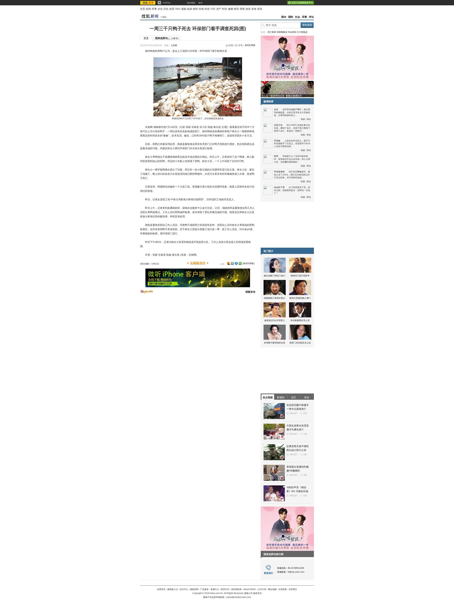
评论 (311, 17)
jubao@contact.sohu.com (238, 597)
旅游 (248, 9)
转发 (303, 119)
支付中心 (184, 589)
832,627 (294, 413)
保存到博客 (250, 45)
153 (305, 413)
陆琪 (276, 156)
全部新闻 (282, 589)
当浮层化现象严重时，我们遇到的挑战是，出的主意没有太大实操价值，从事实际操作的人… (292, 112)
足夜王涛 (278, 125)
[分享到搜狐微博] (228, 263)
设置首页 (161, 589)
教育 (236, 9)
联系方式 (225, 589)
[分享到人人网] (236, 263)
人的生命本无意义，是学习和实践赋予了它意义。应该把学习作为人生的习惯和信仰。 (292, 143)
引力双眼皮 (302, 32)
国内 (283, 17)
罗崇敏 (277, 140)
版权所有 (257, 593)
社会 (297, 17)
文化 (160, 9)
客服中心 (215, 589)
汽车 (213, 9)
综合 (164, 17)
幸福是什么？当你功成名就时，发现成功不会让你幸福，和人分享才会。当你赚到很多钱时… (292, 159)
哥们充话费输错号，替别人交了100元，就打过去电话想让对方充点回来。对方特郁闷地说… (292, 174)
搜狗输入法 (172, 589)
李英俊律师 (279, 171)
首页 (142, 9)
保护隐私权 (236, 589)
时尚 (224, 9)
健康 (230, 9)
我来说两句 (166, 38)
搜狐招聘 (194, 589)
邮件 (200, 3)
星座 (259, 9)
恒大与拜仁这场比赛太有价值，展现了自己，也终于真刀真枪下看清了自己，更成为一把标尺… (292, 128)
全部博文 (293, 589)
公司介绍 (262, 589)
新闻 (148, 9)
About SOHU (249, 589)
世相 (201, 9)
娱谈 (189, 9)
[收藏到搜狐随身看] (240, 263)
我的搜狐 (191, 3)
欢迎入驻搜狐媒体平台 (302, 2)
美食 (253, 9)
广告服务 (204, 589)
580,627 (294, 454)
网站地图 (272, 589)
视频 (183, 9)
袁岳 (276, 109)
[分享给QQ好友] (232, 263)
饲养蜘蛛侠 (282, 32)
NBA (177, 9)
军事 (154, 9)
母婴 (242, 9)
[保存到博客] (248, 263)
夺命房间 (292, 32)
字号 (240, 45)
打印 (231, 45)
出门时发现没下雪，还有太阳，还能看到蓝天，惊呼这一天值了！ (292, 190)
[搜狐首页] (148, 2)
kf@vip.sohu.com (296, 572)
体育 (171, 9)
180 (305, 454)
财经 (195, 9)
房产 (218, 9)
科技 (207, 9)
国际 (290, 17)
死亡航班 (272, 32)
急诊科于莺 (279, 187)
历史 (166, 9)
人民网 (174, 45)
